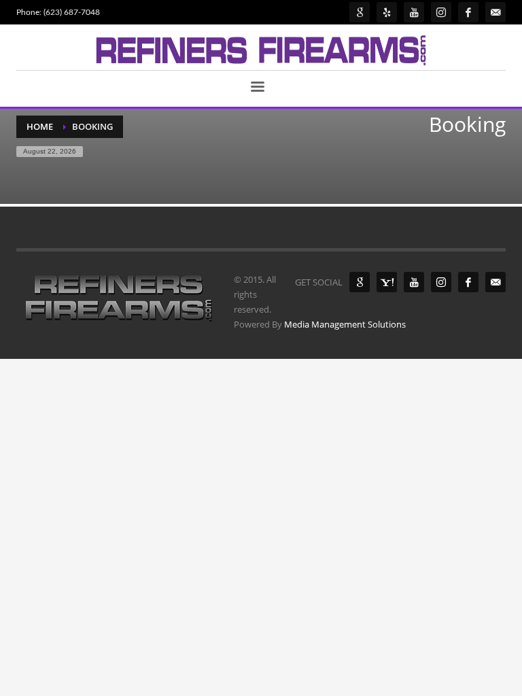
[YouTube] (414, 282)
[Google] (359, 12)
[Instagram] (441, 282)
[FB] (468, 12)
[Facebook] (468, 282)
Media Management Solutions (345, 324)
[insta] (441, 12)
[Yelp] (387, 12)
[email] (495, 282)
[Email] (495, 12)
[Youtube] (414, 12)
